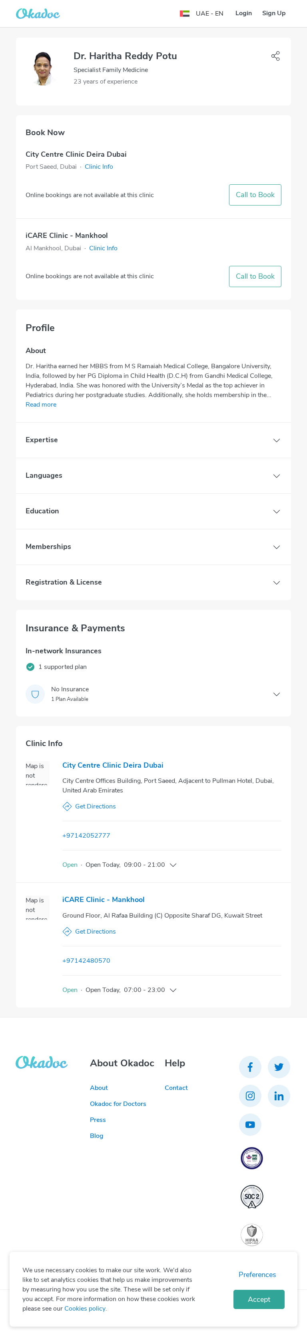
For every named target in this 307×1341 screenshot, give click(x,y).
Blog (97, 1135)
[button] (99, 167)
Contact (176, 1088)
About (99, 1088)
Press (98, 1120)
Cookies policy (85, 1308)
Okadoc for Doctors (118, 1104)
